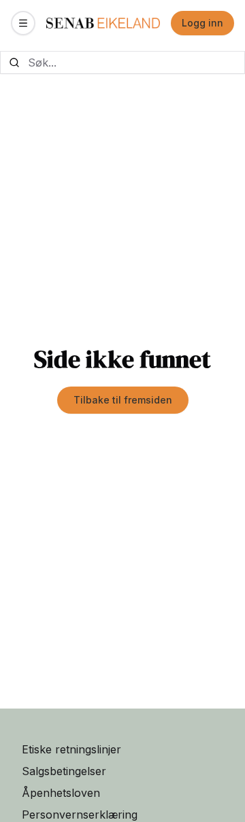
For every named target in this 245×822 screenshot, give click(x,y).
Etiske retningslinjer (71, 749)
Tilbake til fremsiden (123, 400)
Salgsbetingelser (64, 771)
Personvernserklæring (79, 814)
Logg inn (202, 23)
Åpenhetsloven (61, 793)
